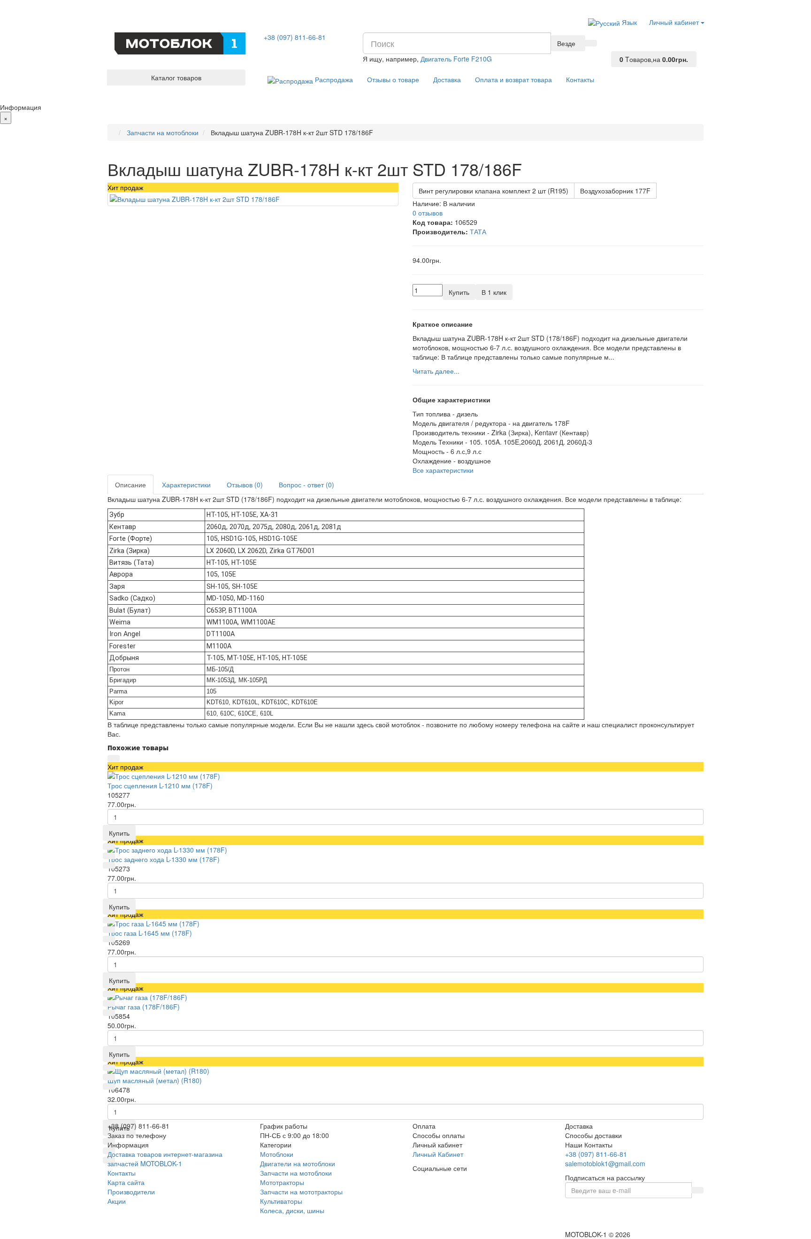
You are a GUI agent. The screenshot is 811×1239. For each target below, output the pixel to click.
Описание (130, 484)
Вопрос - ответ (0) (306, 484)
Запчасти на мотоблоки (296, 1172)
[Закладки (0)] (617, 48)
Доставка (447, 79)
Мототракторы (282, 1182)
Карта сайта (126, 1182)
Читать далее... (436, 371)
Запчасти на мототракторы (301, 1191)
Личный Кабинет (438, 1154)
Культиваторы (281, 1201)
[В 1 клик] (109, 846)
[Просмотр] (113, 758)
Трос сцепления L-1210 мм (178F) (160, 785)
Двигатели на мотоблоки (297, 1163)
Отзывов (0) (245, 484)
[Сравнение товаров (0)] (617, 38)
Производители (131, 1191)
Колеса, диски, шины (292, 1210)
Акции (116, 1201)
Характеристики (186, 484)
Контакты (580, 79)
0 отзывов (428, 212)
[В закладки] (109, 856)
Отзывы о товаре (393, 79)
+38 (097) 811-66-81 (295, 37)
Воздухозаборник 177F (615, 190)
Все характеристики (443, 470)
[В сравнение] (109, 865)
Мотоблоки (276, 1154)
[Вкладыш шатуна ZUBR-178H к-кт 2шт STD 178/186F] (252, 199)
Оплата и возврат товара (513, 79)
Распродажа (333, 79)
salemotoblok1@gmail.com (605, 1163)
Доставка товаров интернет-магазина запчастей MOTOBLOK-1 (164, 1158)
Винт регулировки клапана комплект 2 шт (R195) (493, 190)
